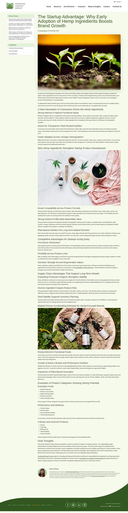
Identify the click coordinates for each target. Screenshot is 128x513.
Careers (106, 6)
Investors (82, 6)
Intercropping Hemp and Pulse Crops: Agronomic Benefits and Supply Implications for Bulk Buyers (19, 38)
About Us (57, 6)
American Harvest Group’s (98, 476)
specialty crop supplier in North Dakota (92, 458)
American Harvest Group (45, 456)
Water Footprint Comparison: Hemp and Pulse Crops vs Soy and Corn (20, 28)
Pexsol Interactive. (116, 506)
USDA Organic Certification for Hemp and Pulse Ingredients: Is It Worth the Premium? (20, 32)
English (119, 1)
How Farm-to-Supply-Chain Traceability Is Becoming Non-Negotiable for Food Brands (21, 24)
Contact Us (117, 6)
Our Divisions (69, 6)
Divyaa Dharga (43, 30)
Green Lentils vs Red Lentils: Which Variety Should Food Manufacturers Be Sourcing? (20, 20)
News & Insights (94, 6)
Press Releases (13, 53)
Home (48, 6)
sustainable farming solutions (84, 267)
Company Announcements (16, 48)
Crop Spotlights (13, 51)
